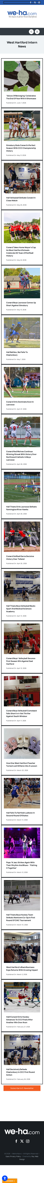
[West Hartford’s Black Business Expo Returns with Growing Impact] (22, 934)
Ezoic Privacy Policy (13, 1156)
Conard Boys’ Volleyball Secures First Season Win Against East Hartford (20, 661)
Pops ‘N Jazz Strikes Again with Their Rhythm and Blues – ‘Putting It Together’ (21, 865)
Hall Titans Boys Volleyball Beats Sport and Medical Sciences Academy (20, 609)
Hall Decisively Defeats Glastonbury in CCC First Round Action (20, 1072)
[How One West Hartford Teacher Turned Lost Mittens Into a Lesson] (22, 730)
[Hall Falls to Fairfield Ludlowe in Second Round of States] (22, 779)
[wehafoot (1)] (22, 1129)
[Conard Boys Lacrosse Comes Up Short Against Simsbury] (22, 269)
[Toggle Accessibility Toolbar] (5, 1178)
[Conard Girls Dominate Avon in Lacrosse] (22, 368)
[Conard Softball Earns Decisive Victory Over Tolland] (22, 523)
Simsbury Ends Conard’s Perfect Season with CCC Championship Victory (21, 148)
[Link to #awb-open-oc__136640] (37, 31)
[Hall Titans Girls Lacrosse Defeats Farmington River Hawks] (22, 473)
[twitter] (35, 2)
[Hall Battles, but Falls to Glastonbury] (22, 319)
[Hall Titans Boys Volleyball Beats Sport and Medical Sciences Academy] (22, 572)
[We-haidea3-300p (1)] (22, 11)
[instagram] (39, 2)
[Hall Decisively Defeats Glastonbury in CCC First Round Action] (22, 1036)
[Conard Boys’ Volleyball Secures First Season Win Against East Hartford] (22, 625)
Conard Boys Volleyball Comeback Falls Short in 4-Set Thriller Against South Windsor (21, 713)
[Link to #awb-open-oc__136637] (31, 31)
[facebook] (31, 2)
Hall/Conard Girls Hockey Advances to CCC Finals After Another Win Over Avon (19, 1020)
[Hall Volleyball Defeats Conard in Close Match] (22, 164)
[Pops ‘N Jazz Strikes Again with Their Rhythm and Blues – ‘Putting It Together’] (22, 829)
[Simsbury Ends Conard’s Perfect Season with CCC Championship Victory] (22, 112)
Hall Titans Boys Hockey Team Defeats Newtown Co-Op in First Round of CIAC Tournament (20, 917)
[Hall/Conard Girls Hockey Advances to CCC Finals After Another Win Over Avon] (22, 983)
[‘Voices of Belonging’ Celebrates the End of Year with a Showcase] (22, 62)
